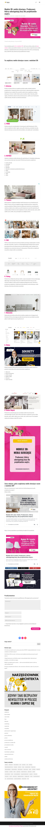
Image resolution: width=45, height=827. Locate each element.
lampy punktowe (14, 769)
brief (20, 764)
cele (27, 764)
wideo (6, 756)
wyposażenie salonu (10, 778)
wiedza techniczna (9, 759)
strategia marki (27, 776)
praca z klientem (8, 735)
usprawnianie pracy (9, 754)
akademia (7, 712)
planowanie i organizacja (10, 730)
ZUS (28, 778)
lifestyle (6, 721)
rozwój (6, 747)
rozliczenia (6, 776)
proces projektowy (9, 740)
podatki (34, 771)
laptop (30, 769)
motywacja (6, 771)
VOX (7, 240)
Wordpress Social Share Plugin (16, 826)
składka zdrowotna (21, 776)
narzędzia (7, 728)
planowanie (29, 771)
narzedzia (10, 771)
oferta (14, 771)
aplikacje (6, 764)
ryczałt (10, 776)
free (5, 719)
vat (5, 778)
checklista (30, 764)
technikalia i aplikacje (9, 752)
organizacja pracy (24, 771)
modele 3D (38, 769)
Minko (8, 345)
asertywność (11, 764)
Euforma (8, 86)
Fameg (8, 276)
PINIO (8, 123)
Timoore (8, 200)
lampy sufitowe (20, 769)
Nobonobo (9, 312)
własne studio (24, 778)
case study (7, 716)
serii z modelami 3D (18, 46)
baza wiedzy (22, 15)
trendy (31, 776)
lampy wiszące (26, 769)
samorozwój (15, 776)
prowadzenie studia (9, 744)
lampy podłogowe (7, 769)
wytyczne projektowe (17, 778)
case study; (23, 764)
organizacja (18, 771)
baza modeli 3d (16, 764)
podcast (6, 733)
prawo (6, 737)
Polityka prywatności (29, 823)
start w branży (8, 749)
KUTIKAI (8, 155)
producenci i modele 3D (15, 15)
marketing (7, 723)
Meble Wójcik (10, 410)
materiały (7, 726)
